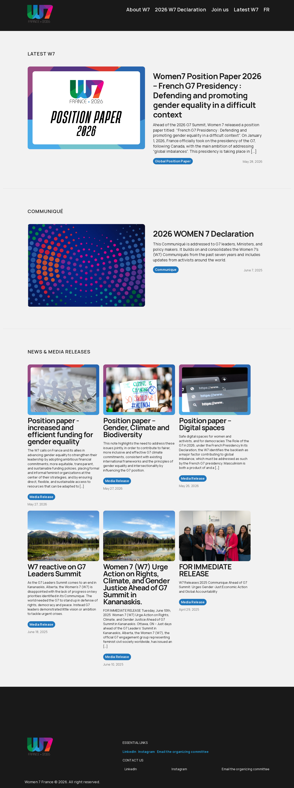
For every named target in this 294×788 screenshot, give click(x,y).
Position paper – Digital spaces (205, 424)
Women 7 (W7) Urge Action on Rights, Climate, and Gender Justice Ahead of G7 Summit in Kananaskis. (136, 584)
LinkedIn (129, 751)
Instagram (146, 751)
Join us (220, 9)
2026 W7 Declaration (180, 9)
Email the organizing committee (183, 751)
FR (267, 9)
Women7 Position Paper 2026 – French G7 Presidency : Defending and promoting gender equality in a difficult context (207, 95)
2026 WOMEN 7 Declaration (203, 233)
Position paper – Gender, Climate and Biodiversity (136, 427)
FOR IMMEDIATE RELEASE (205, 570)
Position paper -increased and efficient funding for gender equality (60, 431)
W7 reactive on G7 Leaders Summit (57, 570)
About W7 (138, 9)
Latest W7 (246, 9)
